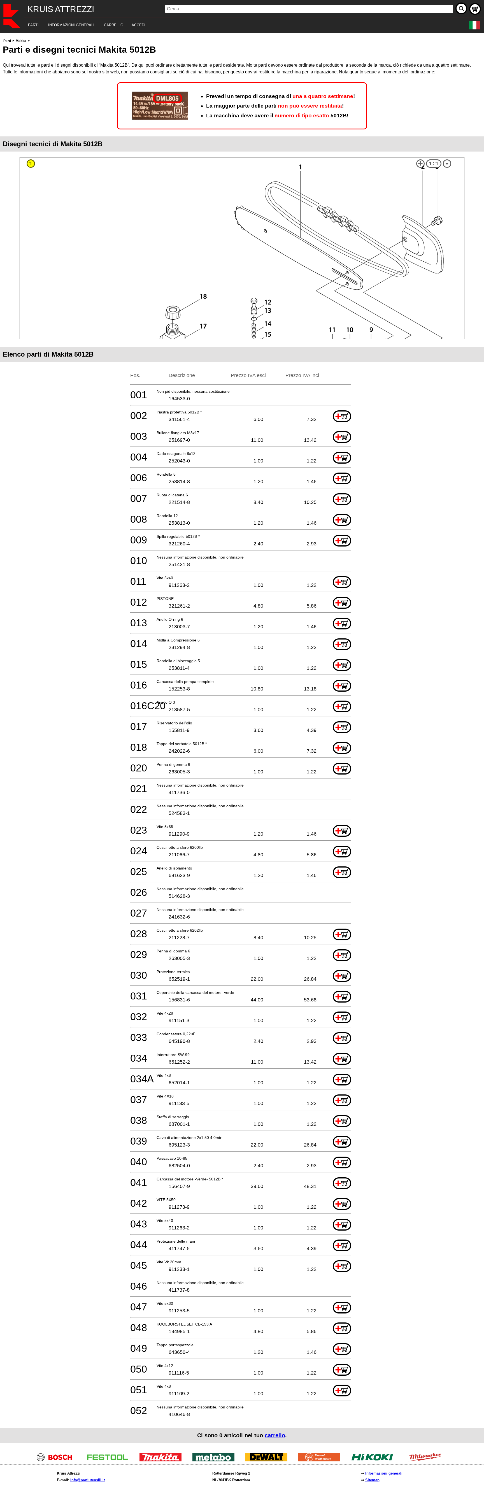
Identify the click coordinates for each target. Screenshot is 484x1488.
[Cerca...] (461, 8)
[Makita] (163, 1459)
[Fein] (321, 1459)
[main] (242, 740)
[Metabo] (215, 1459)
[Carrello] (475, 9)
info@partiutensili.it (87, 1480)
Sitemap (372, 1480)
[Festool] (110, 1459)
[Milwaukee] (427, 1459)
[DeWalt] (268, 1459)
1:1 (434, 164)
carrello (275, 1435)
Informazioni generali (383, 1473)
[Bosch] (57, 1459)
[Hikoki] (374, 1459)
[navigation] (234, 25)
